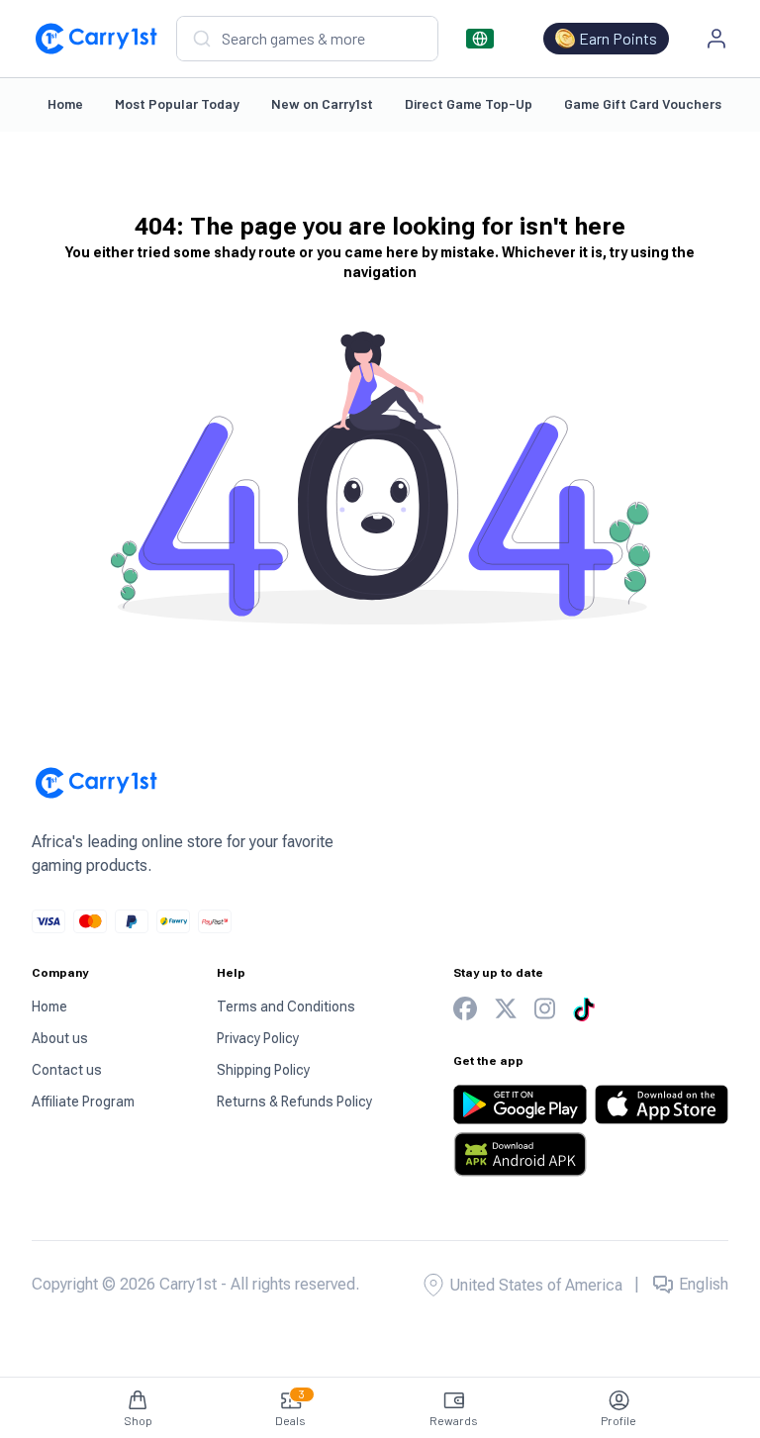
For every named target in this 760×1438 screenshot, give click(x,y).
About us (60, 1038)
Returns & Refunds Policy (294, 1101)
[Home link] (96, 38)
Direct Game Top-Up (468, 103)
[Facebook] (465, 1009)
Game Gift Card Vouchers (642, 103)
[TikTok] (584, 1009)
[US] (480, 38)
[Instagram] (544, 1009)
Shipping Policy (263, 1070)
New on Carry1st (322, 103)
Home (65, 103)
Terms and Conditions (286, 1006)
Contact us (67, 1070)
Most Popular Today (177, 103)
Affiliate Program (83, 1101)
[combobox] (307, 38)
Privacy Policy (258, 1038)
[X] (506, 1009)
